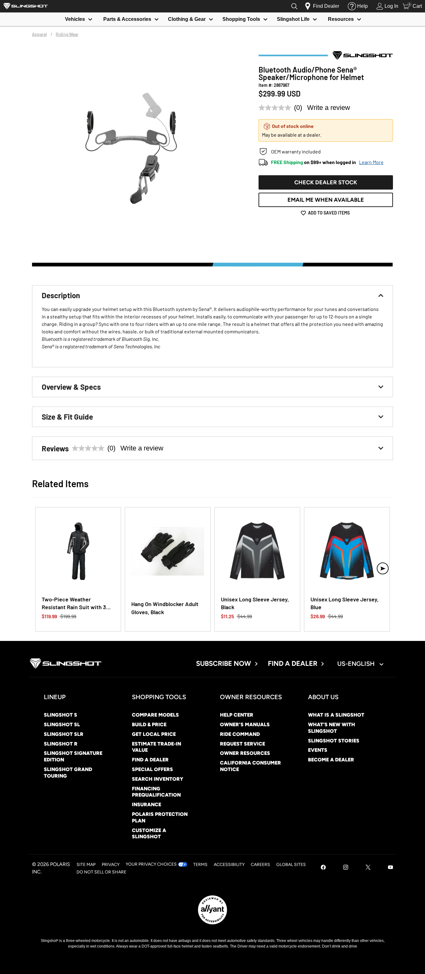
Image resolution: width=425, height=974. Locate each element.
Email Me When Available (325, 199)
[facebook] (323, 868)
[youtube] (390, 868)
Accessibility (229, 864)
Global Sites (291, 864)
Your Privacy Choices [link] (151, 864)
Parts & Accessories (127, 19)
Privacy (110, 864)
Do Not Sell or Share (101, 872)
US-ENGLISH (356, 663)
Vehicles (75, 19)
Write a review (328, 107)
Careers (260, 864)
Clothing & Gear (187, 19)
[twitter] (368, 868)
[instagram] (345, 868)
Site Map (86, 864)
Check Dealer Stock (325, 182)
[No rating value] (276, 108)
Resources (341, 19)
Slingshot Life (293, 19)
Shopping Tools (241, 19)
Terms (200, 864)
